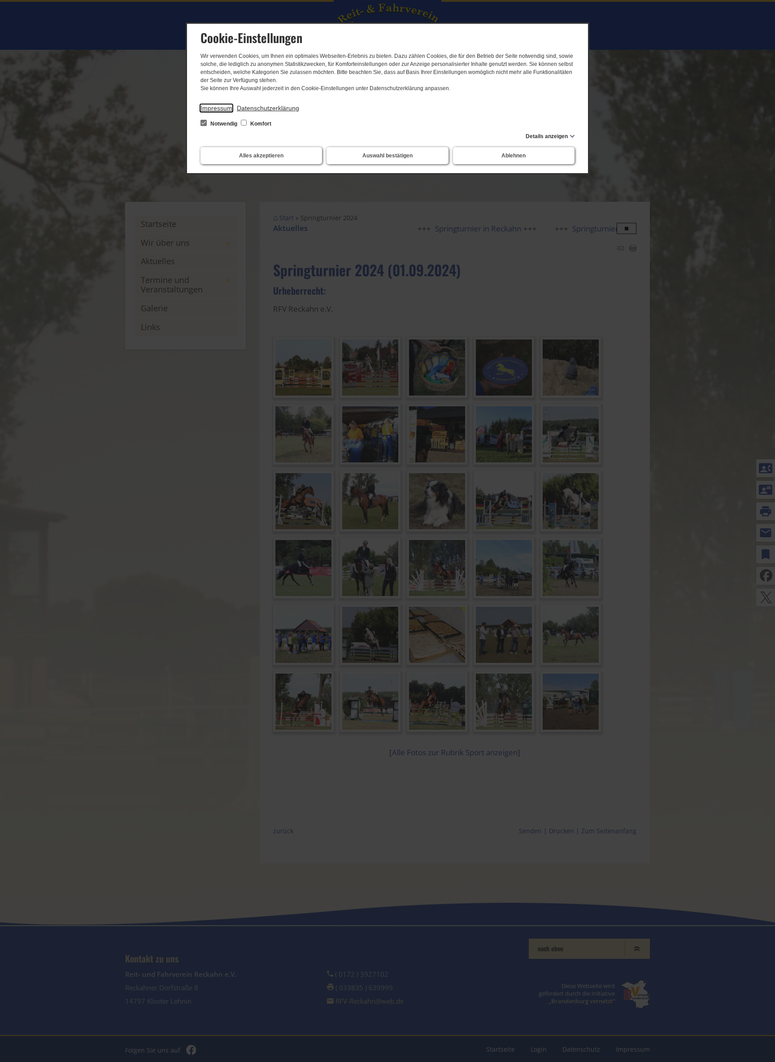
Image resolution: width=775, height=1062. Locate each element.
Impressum (216, 108)
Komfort (260, 124)
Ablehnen (513, 155)
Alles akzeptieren (261, 155)
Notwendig (224, 124)
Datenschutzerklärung (268, 108)
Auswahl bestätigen (387, 155)
